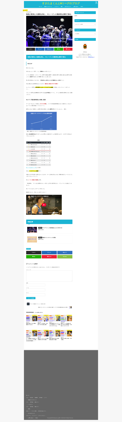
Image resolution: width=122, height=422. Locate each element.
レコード (45, 397)
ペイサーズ (56, 6)
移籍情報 (36, 397)
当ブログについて (68, 6)
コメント (28, 269)
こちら (90, 55)
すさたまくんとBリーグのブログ (61, 3)
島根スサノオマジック (48, 6)
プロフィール (28, 415)
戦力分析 (31, 397)
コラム (27, 397)
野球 (61, 6)
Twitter (82, 6)
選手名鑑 (40, 397)
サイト (27, 292)
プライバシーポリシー (41, 415)
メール (27, 287)
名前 (27, 282)
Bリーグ (40, 6)
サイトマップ (34, 415)
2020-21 (29, 248)
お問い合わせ (76, 6)
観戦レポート (37, 406)
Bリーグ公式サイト (30, 167)
